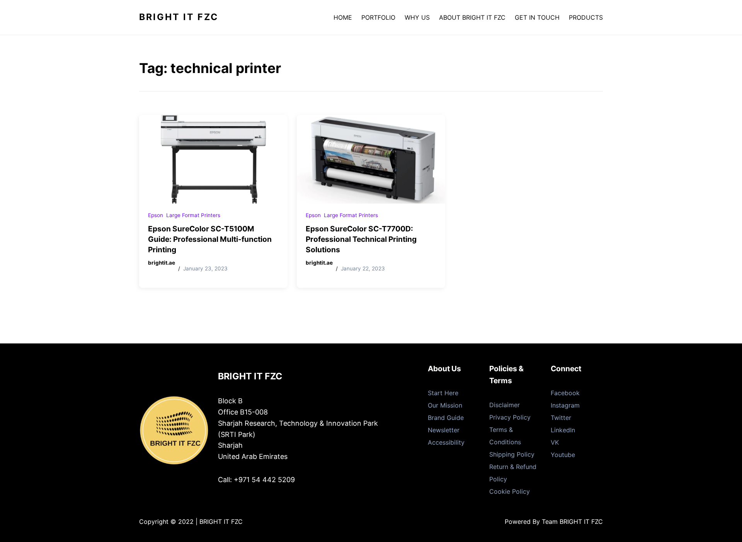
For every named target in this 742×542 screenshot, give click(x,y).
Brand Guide (446, 417)
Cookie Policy (509, 491)
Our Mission (445, 405)
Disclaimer (504, 405)
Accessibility (446, 442)
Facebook (565, 393)
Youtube (563, 455)
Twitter (561, 417)
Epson (155, 215)
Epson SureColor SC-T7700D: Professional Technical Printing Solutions (361, 239)
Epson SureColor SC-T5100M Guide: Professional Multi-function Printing (210, 239)
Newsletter (443, 430)
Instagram (565, 405)
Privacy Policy (510, 417)
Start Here (443, 393)
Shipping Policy (511, 454)
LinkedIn (563, 430)
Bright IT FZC (178, 17)
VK (555, 442)
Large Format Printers (193, 215)
